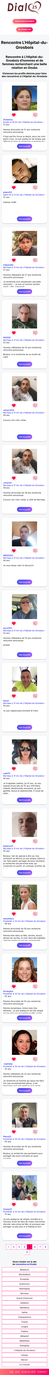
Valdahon (24, 1303)
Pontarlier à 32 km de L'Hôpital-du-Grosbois (24, 921)
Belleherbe (25, 1341)
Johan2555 (8, 410)
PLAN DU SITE (29, 1372)
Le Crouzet (24, 1364)
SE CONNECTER (24, 29)
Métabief (24, 1336)
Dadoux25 (8, 846)
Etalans (24, 1331)
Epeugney (24, 1345)
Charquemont (24, 1317)
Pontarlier (24, 1279)
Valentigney (24, 1288)
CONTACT (42, 1372)
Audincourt (24, 1284)
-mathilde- (8, 1064)
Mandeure (24, 1307)
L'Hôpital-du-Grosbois (24, 1350)
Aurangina (8, 991)
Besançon (24, 1269)
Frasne (24, 1322)
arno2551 (7, 628)
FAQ (11, 1372)
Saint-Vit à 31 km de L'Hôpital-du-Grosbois (23, 194)
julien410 (7, 192)
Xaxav (6, 700)
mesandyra (8, 918)
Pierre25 (7, 1136)
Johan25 (7, 483)
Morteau (24, 1293)
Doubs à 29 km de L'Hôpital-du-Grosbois (22, 122)
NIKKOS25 (8, 555)
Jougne (24, 1326)
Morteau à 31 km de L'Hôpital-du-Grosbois (23, 267)
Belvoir (24, 1360)
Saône (25, 1312)
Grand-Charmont (24, 1298)
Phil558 (6, 337)
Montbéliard (24, 1274)
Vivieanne (8, 119)
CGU (17, 1372)
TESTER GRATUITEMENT (24, 21)
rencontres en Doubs (26, 1264)
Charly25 (7, 1209)
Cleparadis (8, 265)
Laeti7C (6, 773)
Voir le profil (24, 146)
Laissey (24, 1355)
